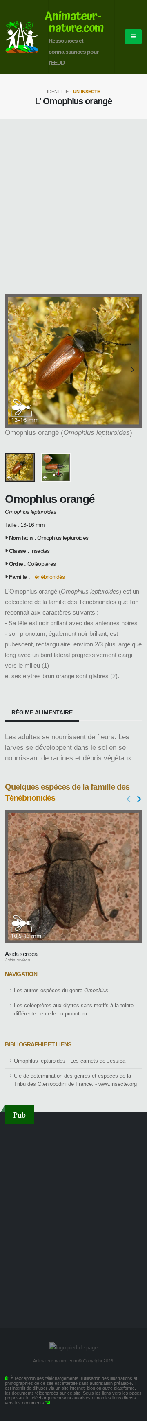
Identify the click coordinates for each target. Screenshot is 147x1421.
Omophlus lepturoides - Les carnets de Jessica (69, 1061)
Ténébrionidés (48, 577)
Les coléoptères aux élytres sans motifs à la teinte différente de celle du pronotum (74, 1010)
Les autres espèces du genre (61, 990)
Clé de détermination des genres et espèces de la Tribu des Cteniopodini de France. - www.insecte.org (75, 1080)
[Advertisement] (73, 206)
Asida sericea (21, 953)
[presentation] (15, 370)
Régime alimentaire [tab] (41, 712)
